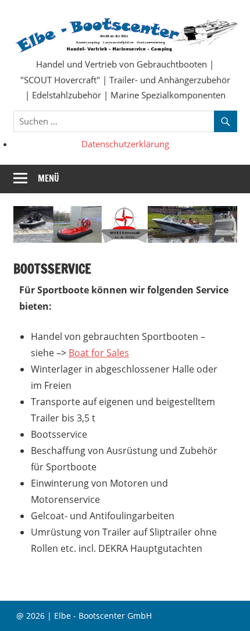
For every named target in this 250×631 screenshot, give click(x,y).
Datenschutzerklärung (125, 144)
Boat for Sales (99, 352)
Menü (48, 178)
